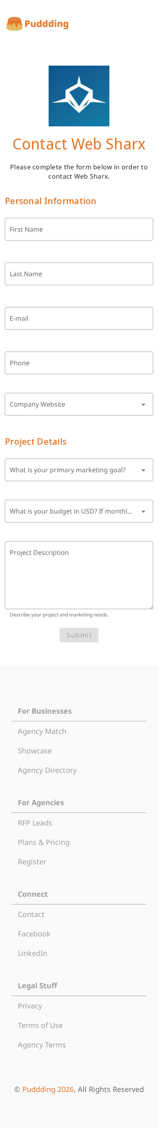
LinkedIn (32, 953)
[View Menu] (146, 24)
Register (32, 861)
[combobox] (79, 404)
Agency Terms (42, 1044)
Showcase (35, 750)
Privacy (30, 1006)
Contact (31, 914)
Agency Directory (47, 770)
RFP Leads (35, 822)
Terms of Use (40, 1025)
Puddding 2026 (48, 1089)
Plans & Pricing (44, 842)
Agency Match (42, 731)
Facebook (34, 933)
